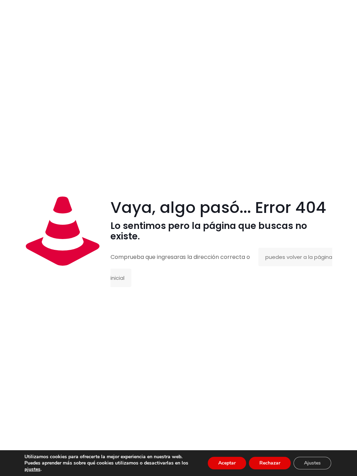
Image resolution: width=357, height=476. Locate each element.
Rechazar (269, 463)
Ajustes (312, 463)
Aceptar (227, 463)
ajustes (32, 469)
